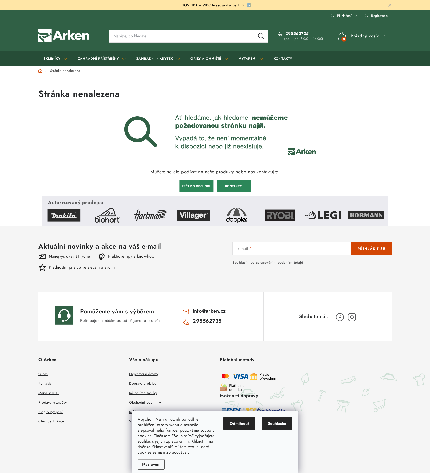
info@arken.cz (209, 311)
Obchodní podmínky (145, 402)
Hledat (261, 36)
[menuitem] (55, 58)
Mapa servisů (48, 392)
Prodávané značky (52, 402)
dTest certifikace (51, 421)
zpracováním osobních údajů (279, 262)
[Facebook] (340, 317)
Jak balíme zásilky (143, 392)
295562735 (296, 33)
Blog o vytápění (50, 411)
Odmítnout (239, 423)
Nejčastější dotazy (143, 373)
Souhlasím (277, 423)
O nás (43, 373)
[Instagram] (352, 317)
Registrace (379, 15)
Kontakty (44, 383)
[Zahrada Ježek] (196, 185)
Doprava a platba (143, 383)
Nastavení (151, 464)
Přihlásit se (371, 248)
